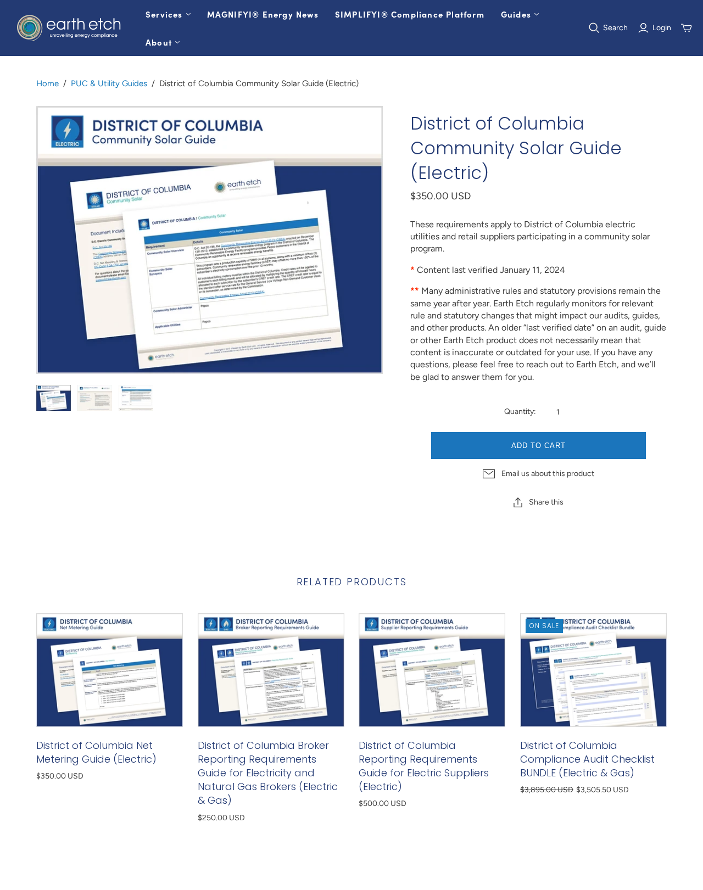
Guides (516, 14)
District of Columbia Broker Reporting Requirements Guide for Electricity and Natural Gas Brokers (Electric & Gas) (268, 773)
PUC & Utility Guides (109, 83)
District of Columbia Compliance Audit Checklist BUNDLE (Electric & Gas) (587, 759)
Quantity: (520, 411)
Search (615, 27)
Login (661, 27)
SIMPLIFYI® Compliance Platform (409, 14)
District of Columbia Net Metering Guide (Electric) (96, 752)
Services (164, 14)
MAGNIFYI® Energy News (263, 14)
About (159, 42)
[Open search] (594, 28)
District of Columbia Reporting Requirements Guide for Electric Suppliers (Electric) (424, 766)
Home (47, 83)
